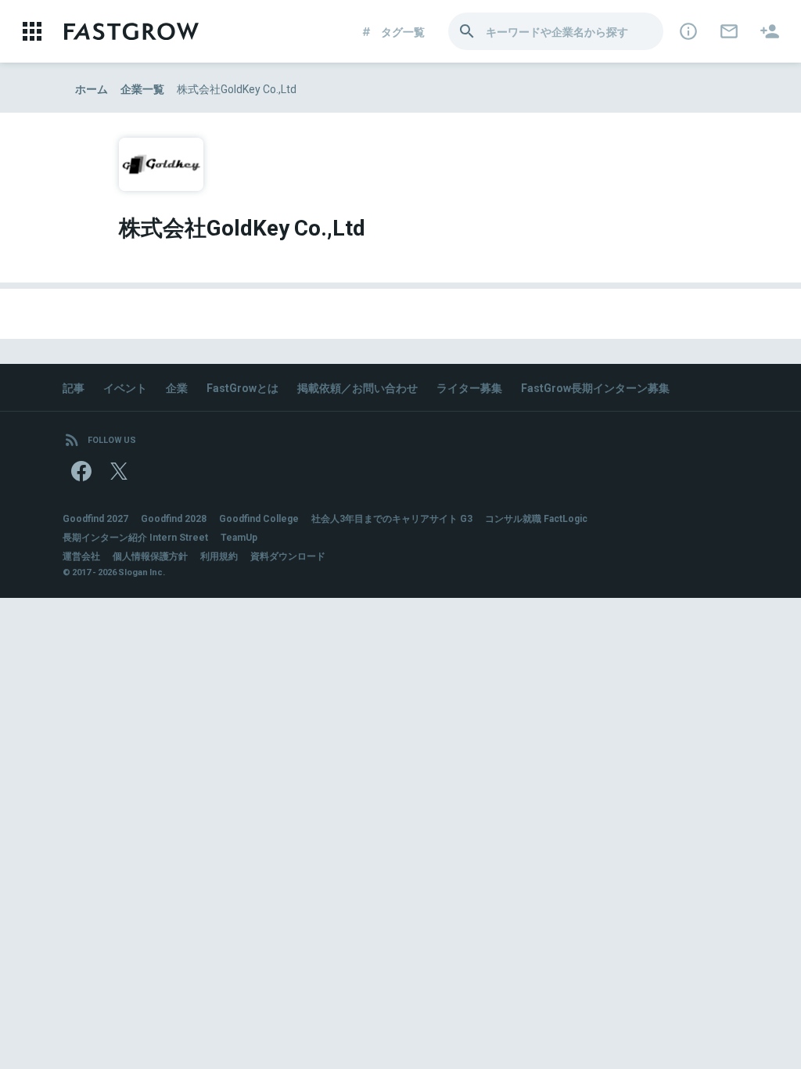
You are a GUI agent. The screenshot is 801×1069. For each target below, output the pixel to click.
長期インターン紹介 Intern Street (135, 537)
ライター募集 (469, 387)
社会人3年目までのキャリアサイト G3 (391, 518)
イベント (125, 387)
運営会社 (81, 556)
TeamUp (239, 537)
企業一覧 (142, 88)
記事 (73, 387)
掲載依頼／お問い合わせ (357, 387)
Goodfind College (259, 518)
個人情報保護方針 (150, 556)
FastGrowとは (242, 387)
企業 (177, 387)
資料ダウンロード (287, 556)
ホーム (91, 88)
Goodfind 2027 (95, 518)
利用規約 (219, 556)
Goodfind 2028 (174, 518)
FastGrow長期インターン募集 (595, 387)
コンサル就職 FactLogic (536, 518)
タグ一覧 (403, 31)
